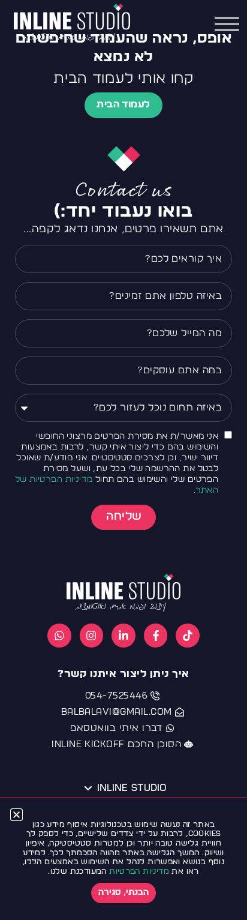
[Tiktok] (188, 636)
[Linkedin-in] (123, 636)
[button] (16, 814)
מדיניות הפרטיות (139, 872)
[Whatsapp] (59, 636)
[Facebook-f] (156, 636)
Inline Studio (131, 788)
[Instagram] (92, 636)
